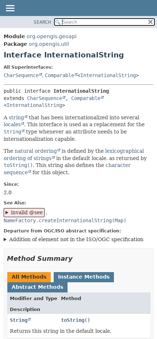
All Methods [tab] (29, 277)
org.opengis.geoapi (52, 36)
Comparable (59, 75)
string (16, 117)
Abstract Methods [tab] (37, 287)
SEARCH (42, 22)
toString (72, 320)
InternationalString (108, 75)
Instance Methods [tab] (84, 277)
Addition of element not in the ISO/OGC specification (76, 239)
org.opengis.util (49, 44)
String (18, 320)
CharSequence (21, 75)
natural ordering (36, 151)
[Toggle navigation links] (10, 9)
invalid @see (27, 212)
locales (12, 124)
